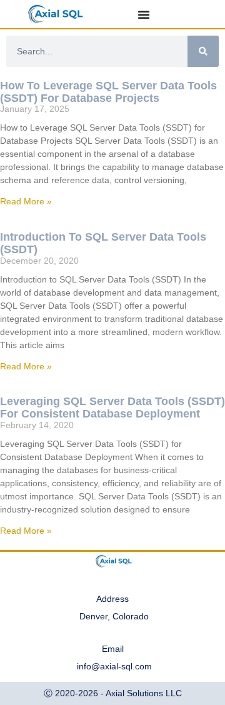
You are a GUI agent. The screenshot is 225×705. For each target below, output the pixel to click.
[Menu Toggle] (144, 14)
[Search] (203, 51)
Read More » (26, 201)
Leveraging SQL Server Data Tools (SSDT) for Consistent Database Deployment (112, 407)
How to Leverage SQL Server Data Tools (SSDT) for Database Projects (108, 91)
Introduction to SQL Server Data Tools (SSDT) (103, 243)
